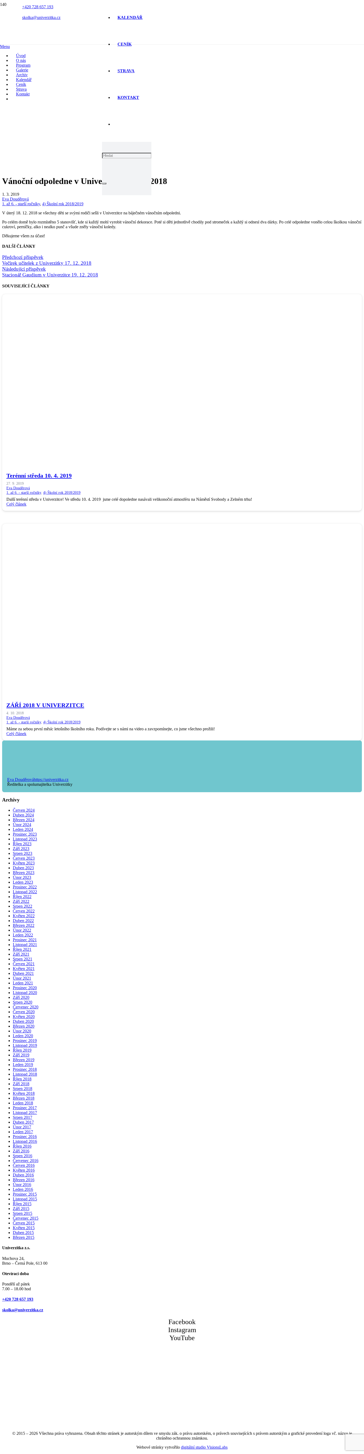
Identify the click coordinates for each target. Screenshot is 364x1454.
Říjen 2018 (22, 1079)
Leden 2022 (23, 935)
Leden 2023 (23, 882)
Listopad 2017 (25, 1112)
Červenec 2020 (25, 1007)
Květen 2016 (24, 1170)
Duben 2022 (23, 920)
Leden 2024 (23, 829)
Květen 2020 (24, 1016)
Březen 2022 (23, 925)
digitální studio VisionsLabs (204, 1447)
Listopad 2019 (25, 1045)
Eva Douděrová (15, 199)
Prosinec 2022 (25, 887)
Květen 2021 (24, 968)
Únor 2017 (22, 1127)
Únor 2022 (22, 930)
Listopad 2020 (25, 992)
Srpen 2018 (22, 1088)
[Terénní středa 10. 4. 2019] (162, 460)
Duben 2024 (23, 815)
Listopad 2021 (25, 944)
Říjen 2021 (22, 949)
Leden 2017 (23, 1131)
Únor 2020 (22, 1031)
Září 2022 (21, 901)
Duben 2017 (23, 1122)
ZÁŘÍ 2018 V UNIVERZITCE (45, 705)
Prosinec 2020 (25, 988)
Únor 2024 (22, 824)
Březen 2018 (23, 1098)
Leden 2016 (23, 1189)
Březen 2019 (23, 1060)
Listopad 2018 (25, 1074)
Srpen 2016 (22, 1155)
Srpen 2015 (22, 1213)
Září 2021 (21, 954)
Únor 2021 (22, 978)
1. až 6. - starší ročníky (21, 204)
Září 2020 (21, 997)
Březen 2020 (23, 1026)
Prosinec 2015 (25, 1194)
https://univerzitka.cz (51, 779)
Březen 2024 (23, 820)
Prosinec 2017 (25, 1107)
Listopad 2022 (25, 892)
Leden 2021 (23, 983)
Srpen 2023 (22, 853)
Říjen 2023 (22, 844)
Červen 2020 (24, 1012)
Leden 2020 (23, 1036)
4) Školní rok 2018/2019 (62, 204)
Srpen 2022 (22, 906)
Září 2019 (21, 1055)
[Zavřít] (104, 183)
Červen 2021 (24, 964)
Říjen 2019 (22, 1050)
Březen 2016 (23, 1179)
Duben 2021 (23, 973)
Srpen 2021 (22, 959)
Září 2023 (21, 848)
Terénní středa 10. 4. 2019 (39, 475)
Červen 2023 (24, 858)
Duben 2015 (23, 1232)
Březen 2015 (23, 1237)
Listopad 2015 (25, 1199)
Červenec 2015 (25, 1218)
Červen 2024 (24, 810)
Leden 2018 (23, 1103)
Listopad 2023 (25, 839)
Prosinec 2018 (25, 1069)
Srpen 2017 (22, 1117)
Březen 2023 (23, 872)
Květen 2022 (24, 916)
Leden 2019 (23, 1064)
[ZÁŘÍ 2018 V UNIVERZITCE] (162, 689)
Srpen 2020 (22, 1002)
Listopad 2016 (25, 1141)
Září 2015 (21, 1208)
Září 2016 (21, 1151)
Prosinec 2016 (25, 1136)
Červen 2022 (24, 911)
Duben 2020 (23, 1021)
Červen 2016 (24, 1165)
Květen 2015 (24, 1227)
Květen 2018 (24, 1093)
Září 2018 (21, 1084)
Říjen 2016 (22, 1146)
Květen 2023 (24, 863)
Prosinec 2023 (25, 834)
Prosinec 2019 (25, 1040)
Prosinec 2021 (25, 940)
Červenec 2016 (25, 1160)
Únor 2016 (22, 1184)
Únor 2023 (22, 877)
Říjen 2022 (22, 896)
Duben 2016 (23, 1175)
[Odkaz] (57, 93)
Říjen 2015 (22, 1203)
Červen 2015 (24, 1223)
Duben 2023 (23, 868)
